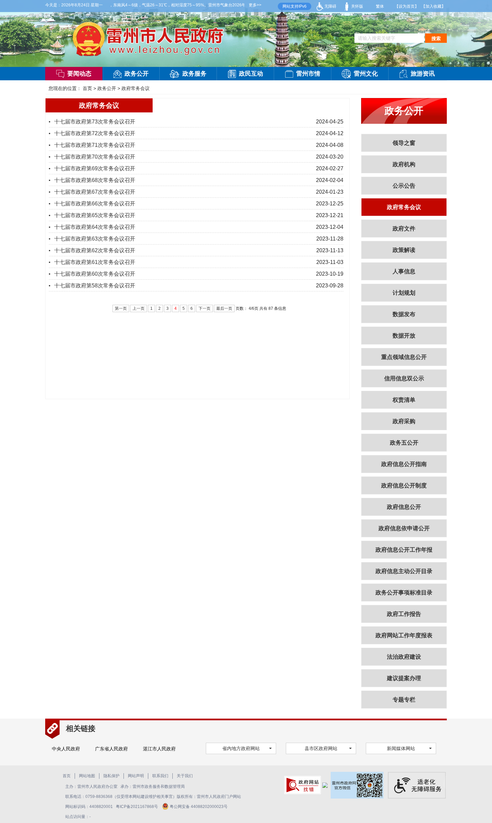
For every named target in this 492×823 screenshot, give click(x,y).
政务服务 (194, 73)
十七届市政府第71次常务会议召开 (94, 145)
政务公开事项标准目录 (404, 592)
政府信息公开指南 (404, 464)
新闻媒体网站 (401, 748)
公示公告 (404, 186)
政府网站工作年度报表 (404, 635)
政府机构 (404, 164)
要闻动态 (79, 73)
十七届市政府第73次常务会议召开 (94, 121)
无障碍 (329, 6)
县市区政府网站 (321, 748)
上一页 (139, 308)
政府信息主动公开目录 (404, 571)
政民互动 (251, 73)
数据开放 (404, 336)
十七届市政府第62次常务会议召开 (94, 250)
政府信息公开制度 (404, 485)
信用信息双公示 (404, 378)
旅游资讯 (423, 73)
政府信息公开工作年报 (404, 550)
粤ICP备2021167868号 (137, 806)
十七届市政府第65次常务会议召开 (94, 215)
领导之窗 (404, 143)
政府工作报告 (404, 614)
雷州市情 (308, 73)
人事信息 (404, 271)
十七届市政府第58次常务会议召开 (94, 285)
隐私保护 (111, 775)
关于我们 (185, 775)
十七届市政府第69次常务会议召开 (94, 168)
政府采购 (404, 421)
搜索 (436, 38)
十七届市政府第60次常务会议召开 (94, 274)
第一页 (121, 308)
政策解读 (404, 250)
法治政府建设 (404, 657)
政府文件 (404, 228)
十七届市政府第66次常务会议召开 (94, 203)
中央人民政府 (66, 748)
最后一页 (224, 308)
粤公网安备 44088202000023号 (199, 806)
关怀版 (356, 6)
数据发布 (404, 314)
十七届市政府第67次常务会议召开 (94, 192)
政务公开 (137, 73)
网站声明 (136, 775)
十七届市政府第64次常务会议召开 (94, 227)
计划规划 (404, 293)
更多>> (255, 5)
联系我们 (160, 775)
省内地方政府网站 (241, 748)
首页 (87, 88)
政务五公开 (404, 443)
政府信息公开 (404, 507)
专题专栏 (404, 700)
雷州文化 (366, 73)
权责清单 (404, 400)
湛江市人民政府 (159, 748)
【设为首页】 (407, 6)
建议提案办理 (404, 678)
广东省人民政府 (111, 748)
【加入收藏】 (433, 6)
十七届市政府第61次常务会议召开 (94, 262)
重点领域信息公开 (404, 357)
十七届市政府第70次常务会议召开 (94, 157)
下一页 (204, 308)
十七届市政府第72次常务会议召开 (94, 133)
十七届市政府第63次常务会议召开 (94, 239)
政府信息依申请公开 (404, 528)
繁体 (380, 6)
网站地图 (87, 775)
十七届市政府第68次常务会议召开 (94, 180)
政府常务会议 (135, 88)
